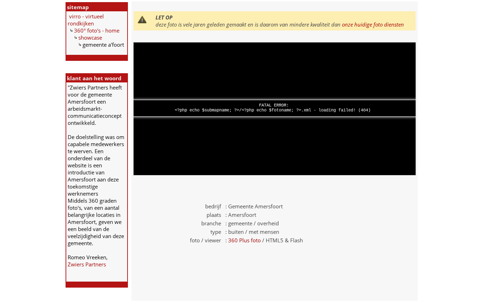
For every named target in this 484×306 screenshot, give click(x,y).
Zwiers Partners (87, 264)
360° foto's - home (96, 30)
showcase (90, 37)
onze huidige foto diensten (373, 24)
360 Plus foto (244, 240)
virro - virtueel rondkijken (86, 20)
